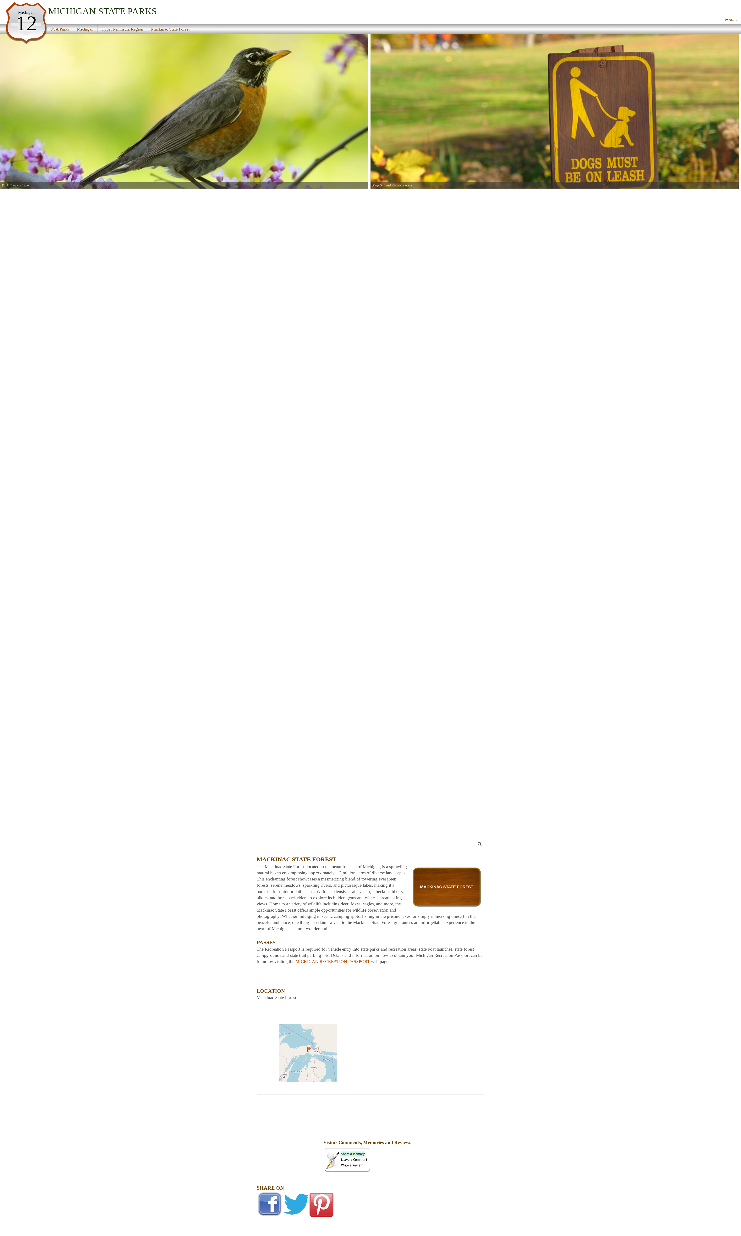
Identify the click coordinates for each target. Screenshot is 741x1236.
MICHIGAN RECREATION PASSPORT (332, 961)
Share (732, 20)
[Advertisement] (289, 1145)
